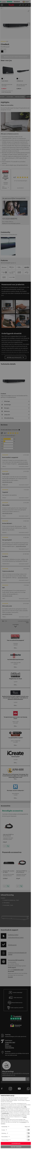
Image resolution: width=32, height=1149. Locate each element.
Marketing (3, 1133)
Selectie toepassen (16, 1146)
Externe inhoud (5, 1140)
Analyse (3, 1130)
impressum (3, 1123)
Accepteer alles (16, 1143)
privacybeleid (23, 1122)
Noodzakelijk (4, 1126)
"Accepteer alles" (5, 1112)
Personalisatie (4, 1136)
